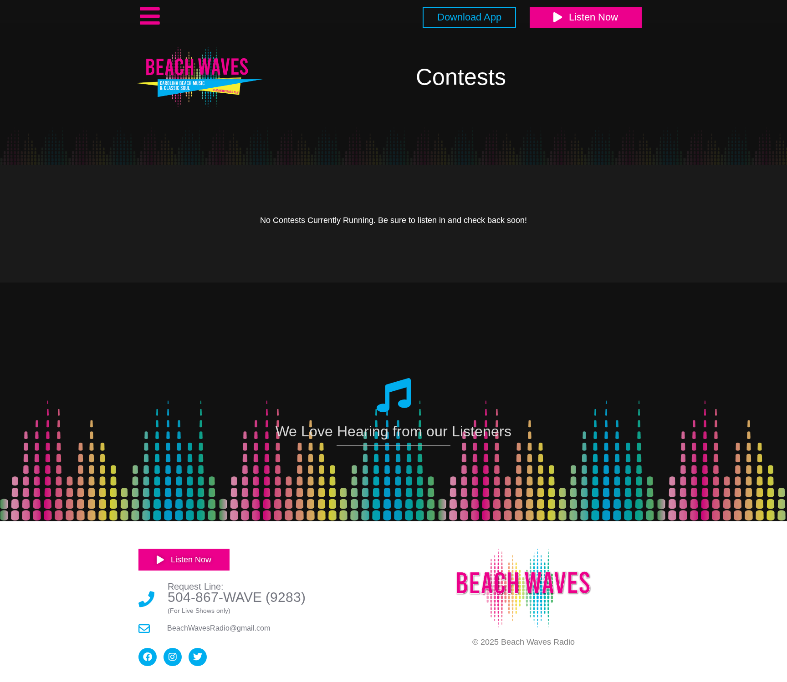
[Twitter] (198, 657)
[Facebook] (147, 657)
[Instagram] (173, 657)
